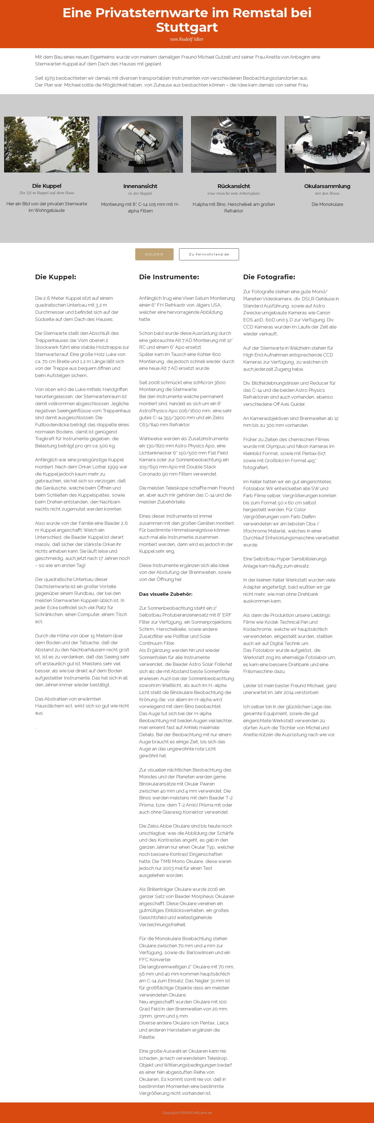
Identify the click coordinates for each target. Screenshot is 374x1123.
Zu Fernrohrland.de (209, 254)
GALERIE (154, 254)
